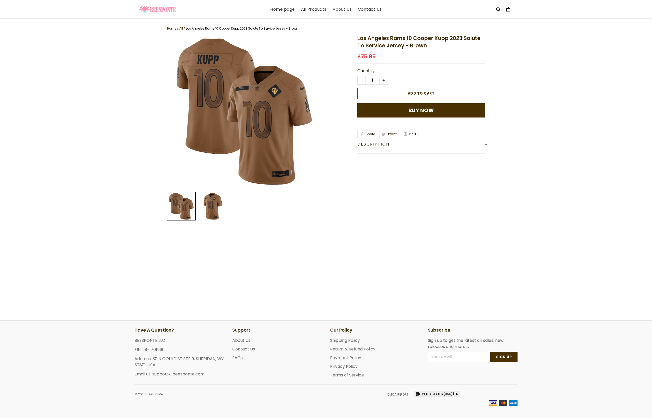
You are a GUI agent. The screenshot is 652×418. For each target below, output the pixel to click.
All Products (314, 9)
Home (171, 28)
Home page (282, 9)
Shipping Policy (345, 340)
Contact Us (370, 9)
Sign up (504, 356)
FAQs (237, 358)
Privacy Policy (344, 366)
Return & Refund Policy (352, 349)
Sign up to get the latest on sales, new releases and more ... (466, 343)
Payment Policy (345, 358)
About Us (342, 9)
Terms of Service (347, 375)
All (181, 28)
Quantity (366, 71)
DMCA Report (398, 394)
